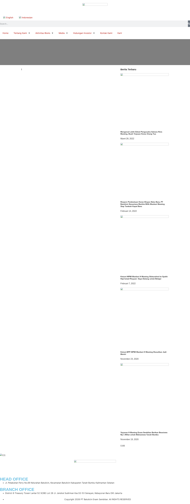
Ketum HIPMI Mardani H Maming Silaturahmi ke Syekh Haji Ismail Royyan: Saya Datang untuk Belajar (144, 278)
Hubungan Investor (82, 33)
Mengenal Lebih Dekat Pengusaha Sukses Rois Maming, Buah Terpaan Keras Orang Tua (141, 133)
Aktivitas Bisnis (42, 33)
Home (5, 33)
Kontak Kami (106, 33)
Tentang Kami (20, 33)
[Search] (189, 23)
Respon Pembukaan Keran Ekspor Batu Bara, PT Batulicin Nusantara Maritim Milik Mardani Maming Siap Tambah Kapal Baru (142, 204)
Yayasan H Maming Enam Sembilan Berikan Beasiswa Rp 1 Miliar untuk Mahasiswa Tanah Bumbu (143, 433)
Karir (119, 33)
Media (62, 33)
